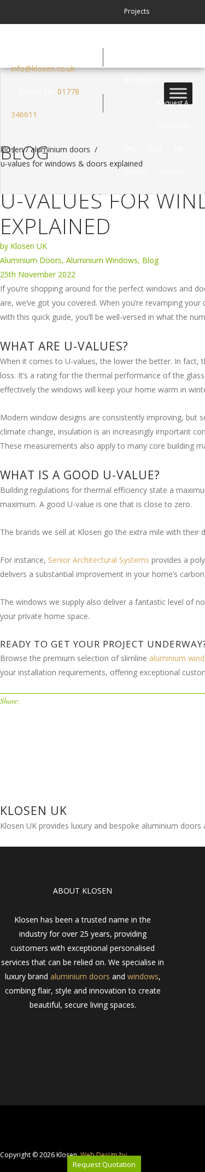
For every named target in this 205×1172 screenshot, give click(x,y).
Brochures (140, 80)
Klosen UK (28, 246)
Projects (136, 11)
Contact (171, 171)
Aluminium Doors (31, 260)
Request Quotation (104, 1164)
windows (143, 976)
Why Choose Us (148, 57)
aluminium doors (80, 976)
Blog (155, 148)
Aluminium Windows (102, 260)
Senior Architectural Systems (98, 560)
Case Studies (143, 34)
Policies (136, 171)
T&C (179, 148)
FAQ (130, 148)
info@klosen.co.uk (43, 68)
